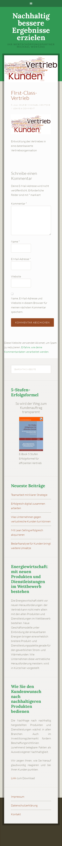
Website (16, 276)
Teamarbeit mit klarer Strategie (29, 495)
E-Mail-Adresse (21, 259)
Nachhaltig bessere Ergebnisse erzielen (31, 26)
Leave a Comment (24, 108)
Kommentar (19, 203)
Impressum (17, 796)
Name (15, 241)
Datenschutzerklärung (24, 805)
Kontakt (16, 814)
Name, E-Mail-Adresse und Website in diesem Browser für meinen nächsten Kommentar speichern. (29, 305)
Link (13, 778)
